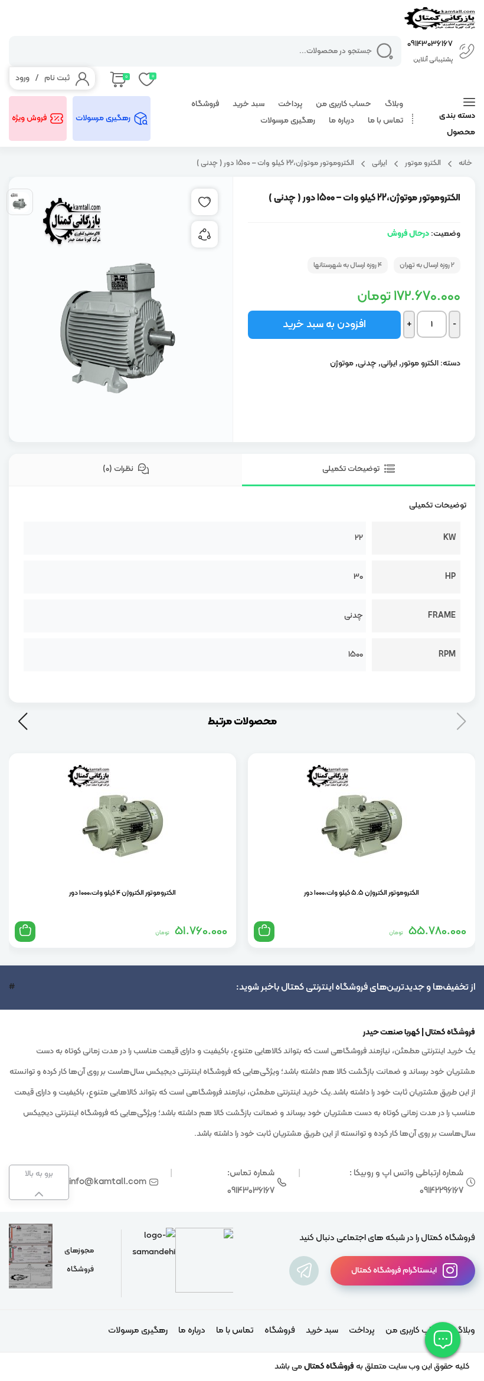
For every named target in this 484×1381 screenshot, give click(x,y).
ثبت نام (57, 78)
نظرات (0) (119, 469)
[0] (117, 78)
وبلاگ (394, 104)
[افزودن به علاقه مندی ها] (204, 202)
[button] (23, 721)
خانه (465, 163)
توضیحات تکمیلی (351, 469)
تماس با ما (385, 120)
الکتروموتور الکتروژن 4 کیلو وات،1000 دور (122, 893)
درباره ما (341, 120)
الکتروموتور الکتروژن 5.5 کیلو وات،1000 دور (361, 893)
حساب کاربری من (343, 104)
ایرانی (379, 163)
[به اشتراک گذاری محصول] (204, 234)
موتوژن (342, 363)
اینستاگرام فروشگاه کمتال (394, 1270)
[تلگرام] (304, 1271)
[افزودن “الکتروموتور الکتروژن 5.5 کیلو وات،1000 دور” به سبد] (264, 931)
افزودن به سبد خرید (324, 324)
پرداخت (290, 104)
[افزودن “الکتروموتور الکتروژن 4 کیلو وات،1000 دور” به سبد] (25, 931)
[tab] (358, 470)
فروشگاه (205, 104)
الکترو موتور (423, 163)
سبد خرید (248, 104)
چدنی (367, 363)
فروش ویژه (29, 118)
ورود (22, 78)
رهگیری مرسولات (287, 120)
